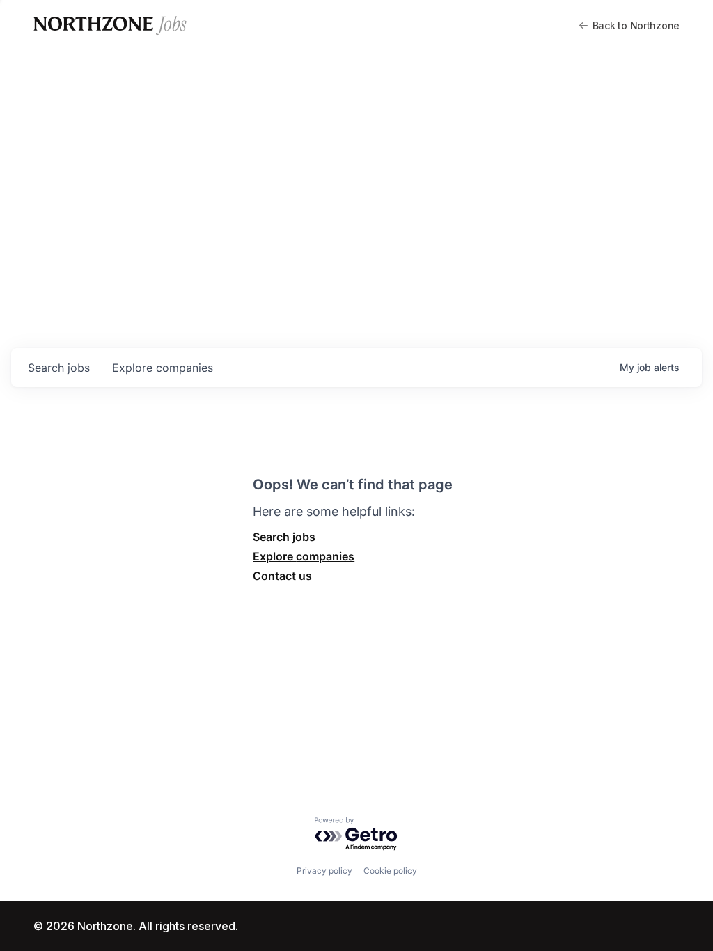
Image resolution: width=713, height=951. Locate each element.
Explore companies (303, 556)
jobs (59, 368)
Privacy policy (324, 870)
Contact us (282, 576)
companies (162, 368)
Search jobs (284, 537)
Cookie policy (390, 870)
